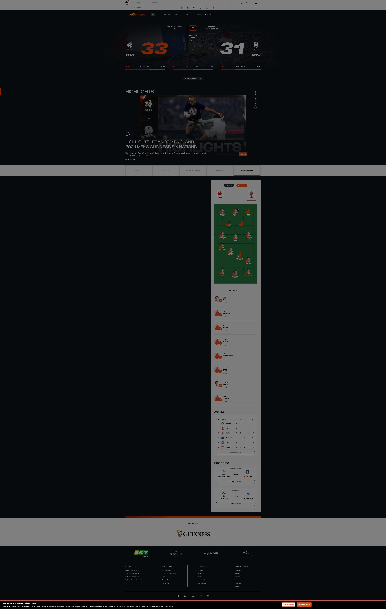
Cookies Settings (288, 604)
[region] (193, 604)
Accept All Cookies (304, 604)
